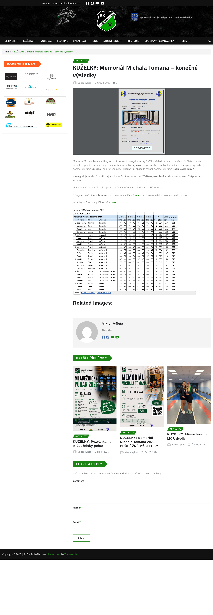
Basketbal (79, 40)
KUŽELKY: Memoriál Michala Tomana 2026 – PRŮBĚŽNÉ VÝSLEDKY (139, 442)
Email (77, 522)
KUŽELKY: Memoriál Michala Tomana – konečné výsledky (43, 51)
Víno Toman (133, 195)
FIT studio (133, 40)
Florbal (62, 40)
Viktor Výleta (84, 82)
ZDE (114, 202)
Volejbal (46, 40)
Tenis (95, 40)
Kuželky (28, 40)
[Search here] (210, 40)
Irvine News (54, 554)
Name (77, 507)
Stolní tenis (111, 40)
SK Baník (10, 40)
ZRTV (185, 40)
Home (7, 51)
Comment (78, 480)
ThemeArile (70, 554)
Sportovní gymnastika (160, 40)
